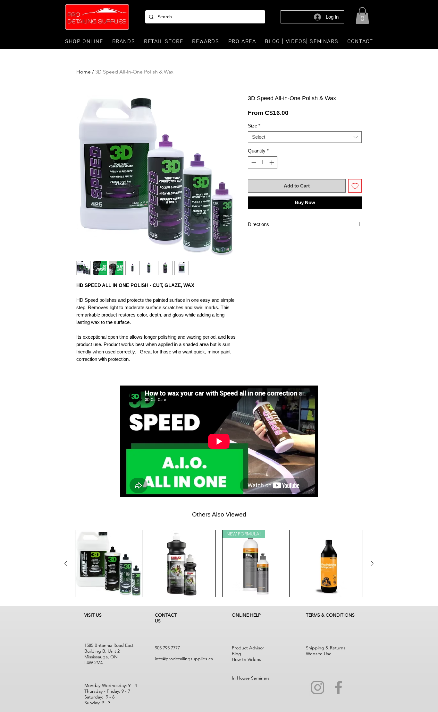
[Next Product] (372, 563)
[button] (362, 15)
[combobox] (305, 137)
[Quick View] (108, 563)
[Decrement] (253, 163)
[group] (219, 564)
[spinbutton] (262, 163)
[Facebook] (338, 687)
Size (254, 125)
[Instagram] (317, 687)
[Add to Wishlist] (355, 186)
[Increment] (272, 163)
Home (83, 72)
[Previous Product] (66, 563)
